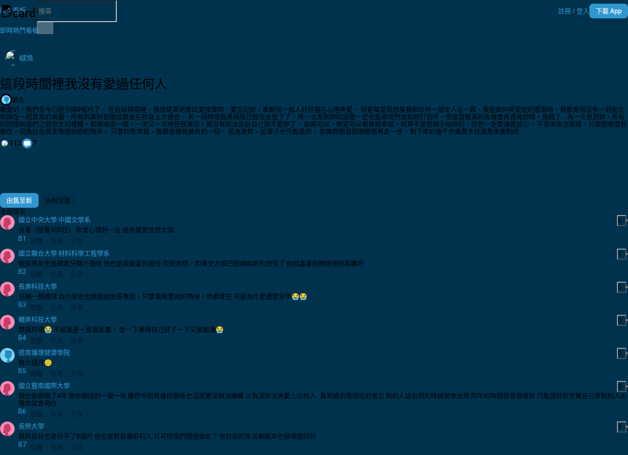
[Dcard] (18, 11)
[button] (573, 11)
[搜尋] (45, 28)
